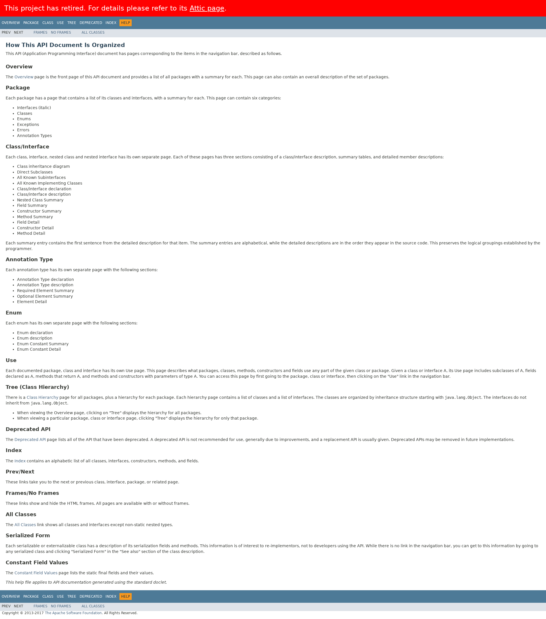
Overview (11, 23)
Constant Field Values (36, 573)
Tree (71, 23)
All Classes (93, 32)
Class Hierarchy (42, 397)
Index (111, 23)
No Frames (61, 32)
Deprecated (91, 23)
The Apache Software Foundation (73, 613)
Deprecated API (30, 439)
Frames (40, 32)
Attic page (207, 8)
